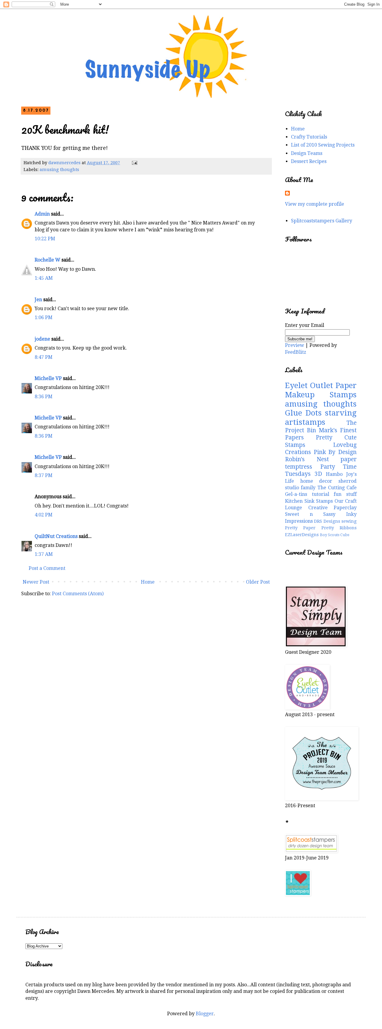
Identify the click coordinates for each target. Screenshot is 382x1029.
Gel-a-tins (296, 494)
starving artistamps (321, 417)
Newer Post (36, 582)
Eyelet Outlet (309, 385)
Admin (42, 214)
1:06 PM (44, 317)
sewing (349, 521)
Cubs (344, 535)
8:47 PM (44, 357)
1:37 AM (44, 554)
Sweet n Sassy (310, 514)
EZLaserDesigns (302, 534)
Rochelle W (47, 260)
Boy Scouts (329, 535)
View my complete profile (314, 204)
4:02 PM (44, 515)
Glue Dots (303, 412)
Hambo (334, 474)
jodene (42, 339)
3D (318, 473)
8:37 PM (44, 475)
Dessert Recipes (308, 161)
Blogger (205, 1013)
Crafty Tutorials (309, 137)
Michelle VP (48, 378)
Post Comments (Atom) (78, 593)
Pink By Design (335, 452)
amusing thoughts (59, 169)
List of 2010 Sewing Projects (323, 145)
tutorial (320, 494)
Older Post (258, 582)
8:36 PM (44, 396)
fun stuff (345, 494)
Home (148, 582)
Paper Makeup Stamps (321, 390)
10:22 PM (45, 239)
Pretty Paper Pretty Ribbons (321, 527)
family (308, 487)
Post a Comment (47, 568)
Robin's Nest (307, 459)
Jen (38, 299)
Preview (294, 345)
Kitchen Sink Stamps (309, 501)
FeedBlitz (295, 352)
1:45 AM (44, 278)
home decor (316, 481)
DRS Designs (327, 521)
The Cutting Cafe (337, 487)
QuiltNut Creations (56, 536)
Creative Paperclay (332, 507)
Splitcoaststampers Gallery (321, 221)
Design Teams (306, 153)
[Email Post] (134, 162)
